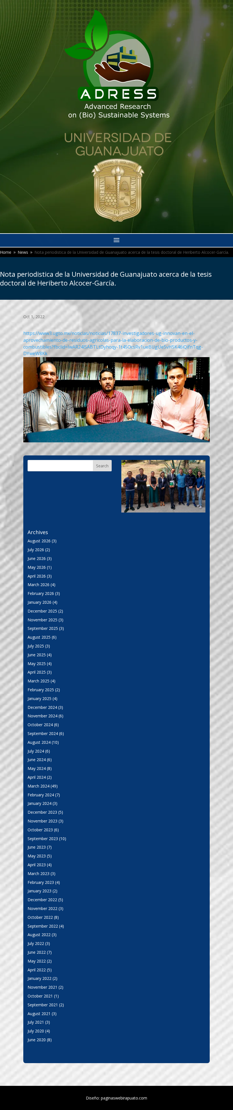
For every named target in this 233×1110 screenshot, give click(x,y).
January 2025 (39, 698)
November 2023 (42, 821)
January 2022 (39, 978)
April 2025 (37, 672)
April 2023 (37, 864)
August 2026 (39, 540)
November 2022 (42, 908)
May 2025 (37, 663)
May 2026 (37, 567)
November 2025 (42, 619)
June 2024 (37, 759)
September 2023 (43, 838)
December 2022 (42, 899)
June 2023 (37, 847)
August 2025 (39, 637)
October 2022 (40, 917)
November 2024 (42, 716)
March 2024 (38, 786)
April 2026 (37, 576)
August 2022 (39, 934)
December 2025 (42, 611)
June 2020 (37, 1039)
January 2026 (39, 602)
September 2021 (43, 1004)
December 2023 (42, 812)
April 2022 (37, 969)
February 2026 (41, 593)
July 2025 (36, 646)
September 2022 (43, 926)
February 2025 (41, 689)
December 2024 (42, 707)
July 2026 (36, 549)
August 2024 (39, 742)
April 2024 (37, 777)
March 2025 (38, 681)
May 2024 (37, 768)
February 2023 (41, 882)
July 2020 (36, 1031)
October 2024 (40, 724)
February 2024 (41, 794)
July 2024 (36, 751)
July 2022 (36, 943)
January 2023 (39, 891)
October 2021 (40, 996)
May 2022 (37, 961)
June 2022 (37, 952)
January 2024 (39, 803)
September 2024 (43, 733)
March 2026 (38, 584)
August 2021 (39, 1013)
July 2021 (36, 1022)
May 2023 (37, 856)
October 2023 (40, 829)
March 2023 (38, 873)
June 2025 (37, 654)
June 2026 (37, 558)
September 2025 (43, 628)
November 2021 (42, 987)
